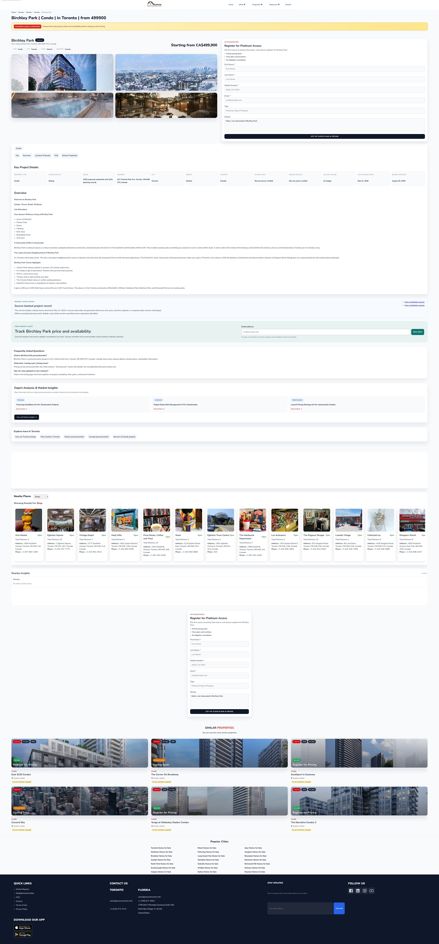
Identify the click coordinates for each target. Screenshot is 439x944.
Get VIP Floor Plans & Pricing (324, 136)
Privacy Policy (21, 915)
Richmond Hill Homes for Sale (257, 870)
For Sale (25, 748)
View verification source (414, 302)
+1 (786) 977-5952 (146, 907)
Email (227, 96)
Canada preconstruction (99, 437)
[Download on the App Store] (23, 934)
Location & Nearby (42, 155)
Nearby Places (22, 496)
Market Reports (22, 895)
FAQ (56, 155)
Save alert (417, 332)
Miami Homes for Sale (207, 854)
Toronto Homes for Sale (161, 854)
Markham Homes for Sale (161, 858)
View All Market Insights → (27, 417)
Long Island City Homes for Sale (211, 862)
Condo (18, 148)
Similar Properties (69, 155)
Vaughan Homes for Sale (255, 858)
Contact (288, 4)
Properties (256, 4)
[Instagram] (365, 897)
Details (227, 117)
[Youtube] (371, 897)
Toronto (37, 12)
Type (226, 106)
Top (17, 155)
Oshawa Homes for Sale (255, 874)
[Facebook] (351, 897)
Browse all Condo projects (124, 437)
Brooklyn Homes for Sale (161, 862)
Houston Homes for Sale (255, 878)
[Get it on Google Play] (23, 940)
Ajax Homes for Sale (253, 854)
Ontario (29, 12)
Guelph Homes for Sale (161, 866)
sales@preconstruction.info (121, 907)
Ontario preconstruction (74, 437)
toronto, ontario (19, 784)
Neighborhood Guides (25, 899)
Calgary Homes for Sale (161, 878)
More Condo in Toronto (50, 437)
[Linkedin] (358, 897)
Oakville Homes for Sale (208, 870)
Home (231, 4)
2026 (33, 748)
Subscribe (339, 915)
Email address (247, 326)
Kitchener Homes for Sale (255, 866)
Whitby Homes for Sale (208, 874)
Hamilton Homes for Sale (208, 866)
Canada (21, 12)
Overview (27, 155)
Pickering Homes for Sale (208, 858)
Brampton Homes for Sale (255, 862)
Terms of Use (21, 911)
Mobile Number (231, 85)
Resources (273, 4)
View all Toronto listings (25, 437)
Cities (241, 4)
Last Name (229, 75)
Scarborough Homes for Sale (163, 874)
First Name (229, 64)
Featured (17, 748)
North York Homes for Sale (162, 870)
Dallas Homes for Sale (207, 878)
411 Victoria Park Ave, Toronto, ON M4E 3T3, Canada (33, 44)
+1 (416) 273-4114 (118, 915)
